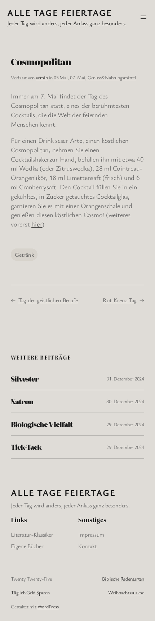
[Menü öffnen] (143, 17)
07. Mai (77, 77)
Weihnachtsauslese (126, 592)
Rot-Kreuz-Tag (120, 300)
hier (36, 224)
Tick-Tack (26, 447)
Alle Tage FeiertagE (59, 12)
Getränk (24, 255)
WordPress (48, 606)
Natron (22, 401)
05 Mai (61, 77)
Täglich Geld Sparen (30, 592)
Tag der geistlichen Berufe (48, 300)
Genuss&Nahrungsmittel (112, 77)
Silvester (25, 379)
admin (42, 77)
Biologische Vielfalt (41, 424)
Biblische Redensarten (123, 578)
